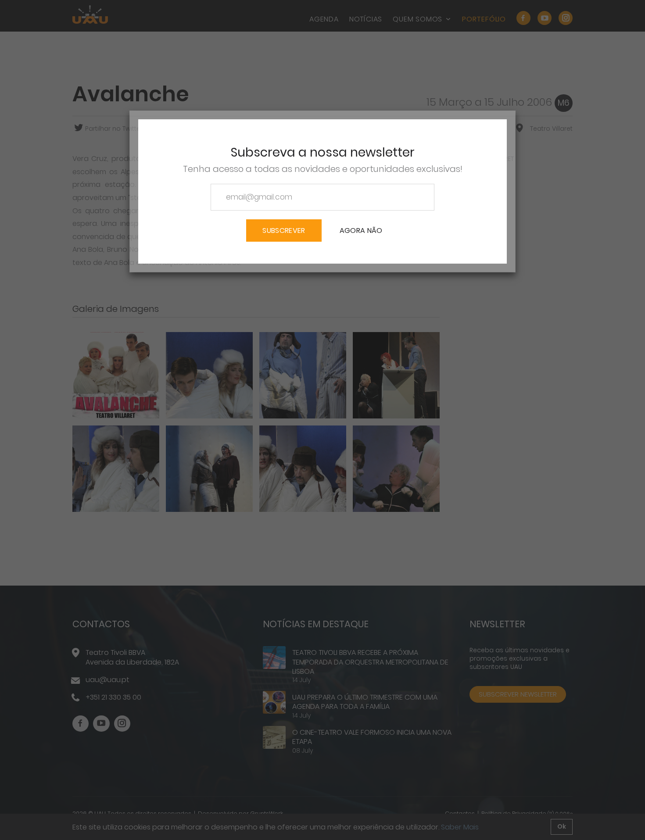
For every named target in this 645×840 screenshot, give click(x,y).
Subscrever (283, 230)
